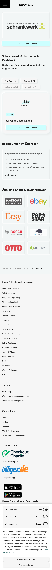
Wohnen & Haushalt (10, 370)
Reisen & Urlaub (8, 352)
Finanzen (5, 320)
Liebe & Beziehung (9, 329)
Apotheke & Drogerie (10, 288)
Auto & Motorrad (8, 293)
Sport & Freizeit (8, 356)
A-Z (3, 375)
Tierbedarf (6, 365)
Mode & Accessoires (10, 338)
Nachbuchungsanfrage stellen (13, 400)
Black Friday (6, 391)
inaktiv (39, 517)
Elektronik (6, 311)
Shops (26, 268)
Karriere (5, 422)
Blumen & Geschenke (10, 302)
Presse (5, 417)
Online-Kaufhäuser (9, 343)
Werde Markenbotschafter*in (13, 436)
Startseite (17, 268)
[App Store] (13, 487)
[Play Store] (13, 494)
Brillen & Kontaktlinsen (11, 306)
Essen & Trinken (8, 316)
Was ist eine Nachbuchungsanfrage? (16, 396)
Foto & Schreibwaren (10, 325)
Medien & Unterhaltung (11, 334)
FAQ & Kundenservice (10, 431)
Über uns (5, 426)
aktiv (39, 510)
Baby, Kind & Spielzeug (11, 297)
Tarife (4, 361)
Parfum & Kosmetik (9, 347)
